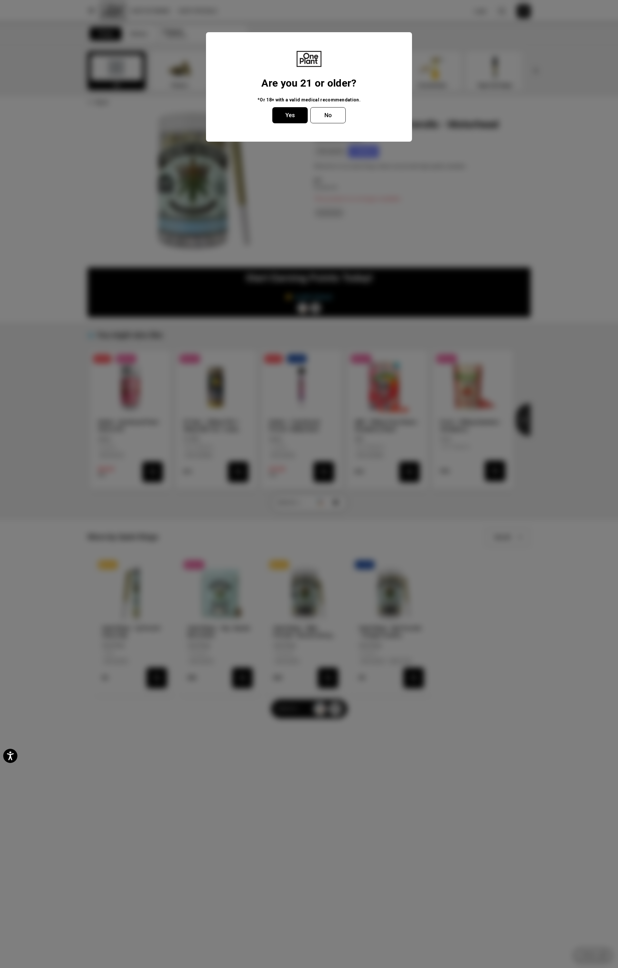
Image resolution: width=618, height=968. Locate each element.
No (328, 115)
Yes (290, 115)
